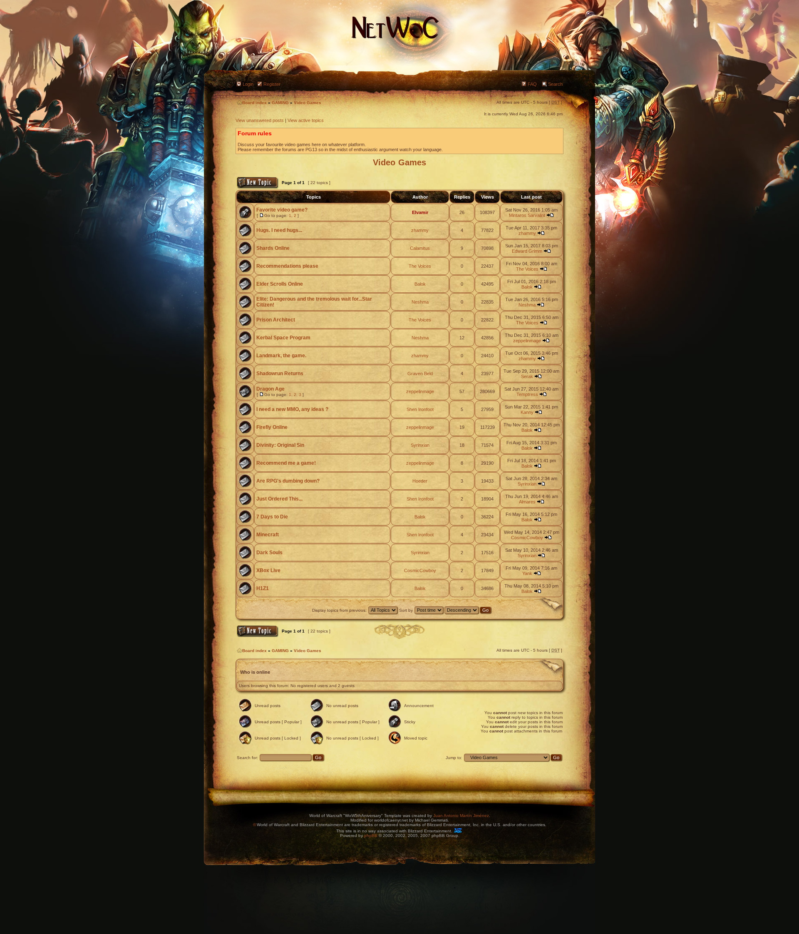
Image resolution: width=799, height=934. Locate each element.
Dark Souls (269, 552)
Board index (254, 102)
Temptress (527, 394)
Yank (527, 573)
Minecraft (267, 535)
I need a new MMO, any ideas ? (292, 409)
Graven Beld (420, 373)
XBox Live (268, 570)
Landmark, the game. (281, 356)
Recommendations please (287, 266)
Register (271, 84)
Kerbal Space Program (283, 338)
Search (555, 84)
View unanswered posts (260, 120)
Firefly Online (272, 427)
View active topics (306, 120)
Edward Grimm (527, 251)
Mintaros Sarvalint (527, 215)
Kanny (527, 412)
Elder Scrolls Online (279, 284)
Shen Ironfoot (420, 409)
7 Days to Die (272, 517)
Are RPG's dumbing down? (288, 481)
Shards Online (273, 248)
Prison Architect (275, 320)
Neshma (420, 301)
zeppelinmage (527, 340)
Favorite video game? (282, 210)
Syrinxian (420, 445)
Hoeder (419, 480)
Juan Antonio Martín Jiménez (461, 815)
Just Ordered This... (279, 499)
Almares (527, 501)
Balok (420, 283)
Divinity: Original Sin (280, 445)
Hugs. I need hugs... (279, 230)
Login (248, 84)
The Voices (420, 266)
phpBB (370, 835)
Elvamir (420, 212)
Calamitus (420, 248)
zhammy (420, 230)
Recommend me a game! (286, 463)
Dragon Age (270, 389)
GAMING (280, 102)
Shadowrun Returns (279, 373)
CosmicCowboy (527, 537)
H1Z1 (262, 588)
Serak (527, 376)
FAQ (532, 84)
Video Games (307, 102)
